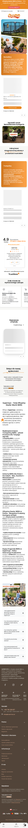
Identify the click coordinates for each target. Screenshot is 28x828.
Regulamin (4, 731)
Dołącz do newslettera (10, 388)
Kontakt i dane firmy (7, 776)
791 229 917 (21, 11)
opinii (18, 241)
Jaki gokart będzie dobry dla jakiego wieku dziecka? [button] (11, 656)
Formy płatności (6, 740)
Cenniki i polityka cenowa (8, 742)
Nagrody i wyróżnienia (7, 772)
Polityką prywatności (15, 802)
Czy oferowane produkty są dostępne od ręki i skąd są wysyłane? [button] (11, 622)
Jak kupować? (5, 758)
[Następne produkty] (24, 115)
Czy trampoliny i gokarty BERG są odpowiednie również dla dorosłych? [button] (11, 631)
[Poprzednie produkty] (21, 115)
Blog (3, 774)
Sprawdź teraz (13, 142)
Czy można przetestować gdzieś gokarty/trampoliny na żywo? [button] (12, 648)
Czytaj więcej (14, 7)
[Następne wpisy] (23, 356)
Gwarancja (4, 756)
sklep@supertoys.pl (9, 714)
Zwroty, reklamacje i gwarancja (10, 727)
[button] (8, 244)
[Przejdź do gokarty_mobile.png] (13, 134)
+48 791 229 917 (9, 710)
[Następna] (26, 4)
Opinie (3, 760)
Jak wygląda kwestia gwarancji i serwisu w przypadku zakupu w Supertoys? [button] (9, 613)
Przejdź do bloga (18, 325)
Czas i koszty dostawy (7, 745)
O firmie (4, 769)
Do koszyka (12, 218)
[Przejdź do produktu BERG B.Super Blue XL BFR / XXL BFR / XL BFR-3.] (12, 88)
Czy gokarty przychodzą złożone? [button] (10, 639)
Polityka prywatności (7, 753)
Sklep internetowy (13, 819)
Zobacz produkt (12, 107)
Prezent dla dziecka (7, 779)
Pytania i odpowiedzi (7, 729)
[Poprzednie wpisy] (20, 356)
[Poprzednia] (1, 4)
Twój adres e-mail (9, 386)
